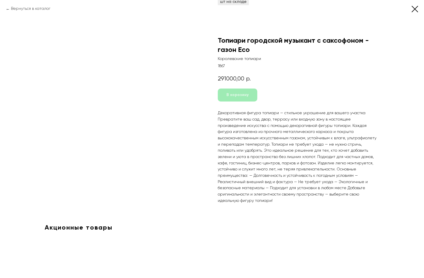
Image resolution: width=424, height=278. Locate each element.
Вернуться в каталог (30, 9)
